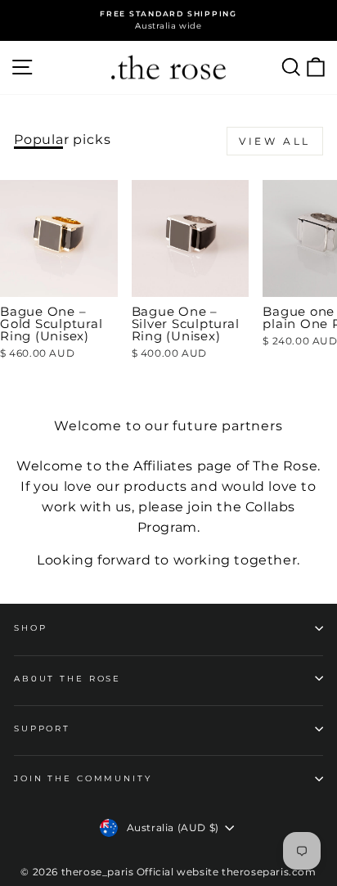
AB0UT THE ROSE (67, 678)
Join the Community (83, 778)
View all (275, 141)
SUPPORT (42, 728)
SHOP (30, 627)
